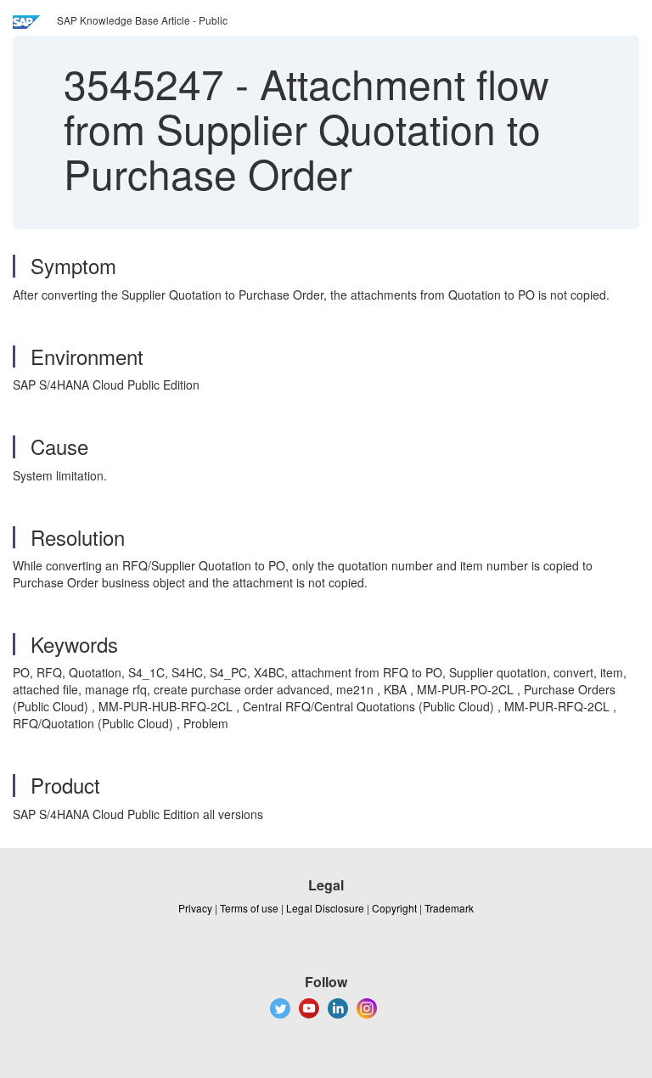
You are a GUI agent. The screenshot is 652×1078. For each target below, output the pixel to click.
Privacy (195, 908)
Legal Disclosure (325, 908)
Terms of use (249, 908)
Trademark (449, 908)
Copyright (394, 908)
